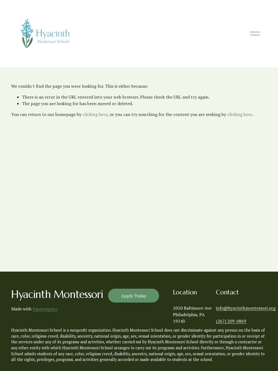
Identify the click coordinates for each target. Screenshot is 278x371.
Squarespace (45, 309)
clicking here (95, 114)
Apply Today (133, 296)
